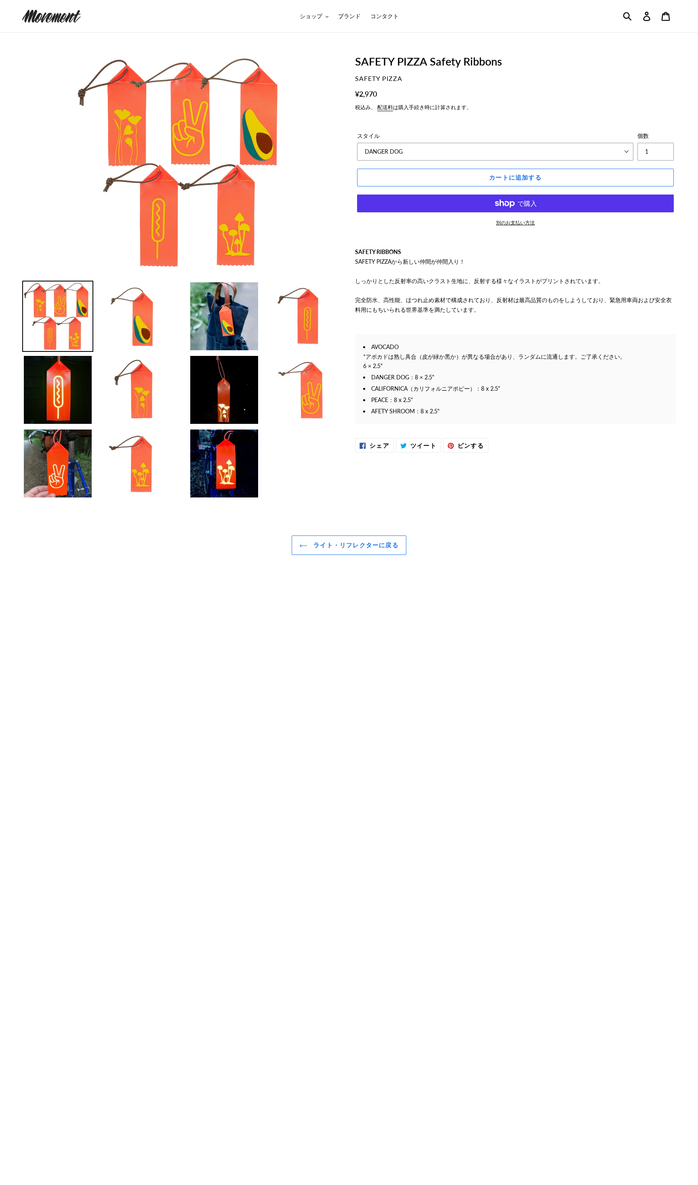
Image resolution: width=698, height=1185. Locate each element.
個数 (643, 135)
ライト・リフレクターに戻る (355, 544)
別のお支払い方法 (515, 223)
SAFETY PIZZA (378, 78)
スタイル (368, 135)
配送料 (385, 107)
